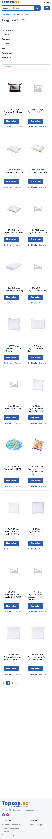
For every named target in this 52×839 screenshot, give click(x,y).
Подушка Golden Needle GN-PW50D (12, 596)
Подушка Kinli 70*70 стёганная (12, 349)
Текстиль (17, 14)
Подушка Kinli (34, 112)
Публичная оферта (35, 825)
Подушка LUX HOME (37, 291)
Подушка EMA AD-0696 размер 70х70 (12, 658)
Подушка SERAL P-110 (13, 233)
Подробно (11, 121)
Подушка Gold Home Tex (13, 113)
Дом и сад (6, 14)
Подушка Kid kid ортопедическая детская (35, 597)
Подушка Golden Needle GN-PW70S (36, 410)
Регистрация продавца (11, 825)
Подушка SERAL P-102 (13, 172)
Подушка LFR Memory (13, 291)
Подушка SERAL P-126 (37, 233)
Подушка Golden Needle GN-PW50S (12, 533)
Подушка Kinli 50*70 (12, 469)
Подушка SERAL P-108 (37, 172)
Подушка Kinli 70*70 (12, 409)
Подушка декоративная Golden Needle (37, 471)
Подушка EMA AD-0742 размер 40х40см (37, 658)
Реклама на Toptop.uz (10, 835)
